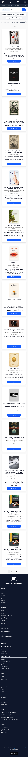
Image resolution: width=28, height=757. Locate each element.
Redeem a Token (5, 603)
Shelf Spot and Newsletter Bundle (9, 617)
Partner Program (5, 676)
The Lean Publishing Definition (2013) (9, 719)
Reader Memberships (6, 700)
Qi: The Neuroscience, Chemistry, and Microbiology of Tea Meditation (14, 151)
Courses (17, 5)
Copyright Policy (5, 729)
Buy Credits (4, 702)
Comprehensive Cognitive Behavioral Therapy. (14, 438)
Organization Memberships (7, 634)
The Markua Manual (5, 668)
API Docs (3, 669)
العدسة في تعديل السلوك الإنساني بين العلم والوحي (14, 329)
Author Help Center (5, 661)
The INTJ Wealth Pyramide (14, 299)
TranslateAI (3, 620)
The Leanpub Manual (6, 664)
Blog (2, 687)
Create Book (4, 648)
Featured (3, 591)
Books (3, 5)
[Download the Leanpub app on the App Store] (14, 753)
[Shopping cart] (17, 2)
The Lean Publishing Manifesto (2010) (10, 721)
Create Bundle (4, 649)
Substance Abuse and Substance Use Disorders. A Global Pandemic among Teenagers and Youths (14, 511)
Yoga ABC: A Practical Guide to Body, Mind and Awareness (14, 187)
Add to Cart (14, 61)
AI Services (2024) (5, 715)
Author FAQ (3, 659)
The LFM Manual (5, 666)
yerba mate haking (14, 117)
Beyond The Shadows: (14, 225)
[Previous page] (6, 571)
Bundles (10, 5)
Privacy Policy (4, 730)
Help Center (4, 706)
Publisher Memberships (6, 636)
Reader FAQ (4, 704)
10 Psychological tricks (14, 83)
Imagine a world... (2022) (7, 717)
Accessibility (4, 679)
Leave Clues (14, 262)
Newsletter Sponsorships (7, 615)
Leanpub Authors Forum (6, 663)
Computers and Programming (18, 22)
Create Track (4, 653)
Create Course (4, 651)
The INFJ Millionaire (14, 368)
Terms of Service (5, 727)
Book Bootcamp (5, 628)
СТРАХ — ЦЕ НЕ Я (14, 46)
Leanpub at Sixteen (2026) (7, 714)
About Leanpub (4, 686)
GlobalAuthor (4, 611)
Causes (3, 678)
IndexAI (3, 613)
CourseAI (3, 610)
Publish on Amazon (5, 618)
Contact (3, 689)
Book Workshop (4, 626)
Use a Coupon (4, 602)
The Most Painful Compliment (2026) (9, 712)
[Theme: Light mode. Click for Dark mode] (10, 2)
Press (2, 691)
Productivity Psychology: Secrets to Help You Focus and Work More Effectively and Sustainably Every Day (14, 473)
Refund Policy (4, 732)
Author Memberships (6, 646)
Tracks (24, 5)
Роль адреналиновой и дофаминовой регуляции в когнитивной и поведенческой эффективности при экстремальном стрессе (14, 406)
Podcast (3, 600)
